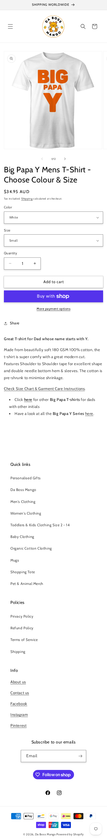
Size (7, 230)
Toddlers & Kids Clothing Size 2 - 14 (40, 525)
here (89, 413)
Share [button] (14, 323)
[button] (10, 26)
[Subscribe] (80, 756)
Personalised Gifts (25, 478)
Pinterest (18, 725)
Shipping (27, 198)
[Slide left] (42, 159)
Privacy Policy (21, 616)
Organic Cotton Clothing (31, 548)
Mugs (14, 560)
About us (18, 682)
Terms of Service (24, 639)
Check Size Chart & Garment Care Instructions (44, 388)
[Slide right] (65, 159)
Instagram (19, 714)
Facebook (18, 703)
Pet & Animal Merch (26, 583)
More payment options (53, 309)
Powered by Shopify (70, 834)
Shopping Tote (22, 572)
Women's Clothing (25, 513)
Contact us (19, 693)
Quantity (10, 253)
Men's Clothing (22, 501)
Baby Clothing (22, 536)
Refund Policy (22, 628)
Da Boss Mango (23, 489)
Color (8, 207)
